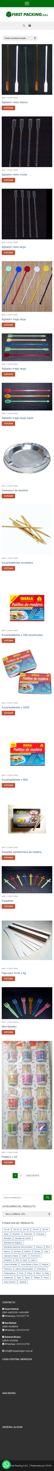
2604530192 (22, 1330)
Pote (21, 1273)
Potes (29, 1273)
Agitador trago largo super (18, 417)
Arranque (40, 1234)
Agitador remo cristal (14, 174)
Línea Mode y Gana (29, 1264)
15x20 (7, 1229)
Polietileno (41, 1269)
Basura (39, 1247)
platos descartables (24, 1269)
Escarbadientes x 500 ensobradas (22, 634)
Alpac (6, 1234)
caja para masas (11, 1256)
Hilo (17, 1260)
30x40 (35, 1229)
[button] (8, 108)
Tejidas (37, 1277)
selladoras (8, 1277)
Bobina (27, 1251)
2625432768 (23, 1344)
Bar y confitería (10, 98)
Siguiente (32, 1175)
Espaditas (7, 900)
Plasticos (8, 1269)
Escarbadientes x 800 (15, 779)
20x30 (16, 1229)
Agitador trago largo (14, 319)
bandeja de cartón (23, 1238)
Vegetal (22, 1282)
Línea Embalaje (10, 1264)
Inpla (25, 1260)
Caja (46, 1251)
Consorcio (35, 1256)
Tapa (19, 1277)
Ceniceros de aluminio (15, 490)
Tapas (27, 1277)
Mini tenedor (9, 1026)
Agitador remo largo (14, 246)
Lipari (33, 1260)
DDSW (49, 1465)
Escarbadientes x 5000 (15, 707)
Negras (45, 1264)
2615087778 (22, 1316)
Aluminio (16, 1234)
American (28, 1234)
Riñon (38, 1273)
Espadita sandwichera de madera (21, 851)
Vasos (46, 1277)
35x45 (45, 1229)
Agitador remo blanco (15, 102)
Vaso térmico (10, 1282)
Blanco (7, 1251)
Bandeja (7, 1238)
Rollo (47, 1273)
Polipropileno (10, 1273)
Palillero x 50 (9, 1156)
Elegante (8, 1260)
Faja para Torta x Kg (14, 973)
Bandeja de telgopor (13, 1242)
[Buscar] (47, 1197)
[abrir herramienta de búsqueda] (24, 25)
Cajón (24, 1256)
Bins (48, 1247)
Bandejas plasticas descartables (18, 1247)
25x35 (26, 1229)
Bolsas (37, 1251)
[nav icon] (27, 4)
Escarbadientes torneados (17, 562)
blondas (17, 1251)
